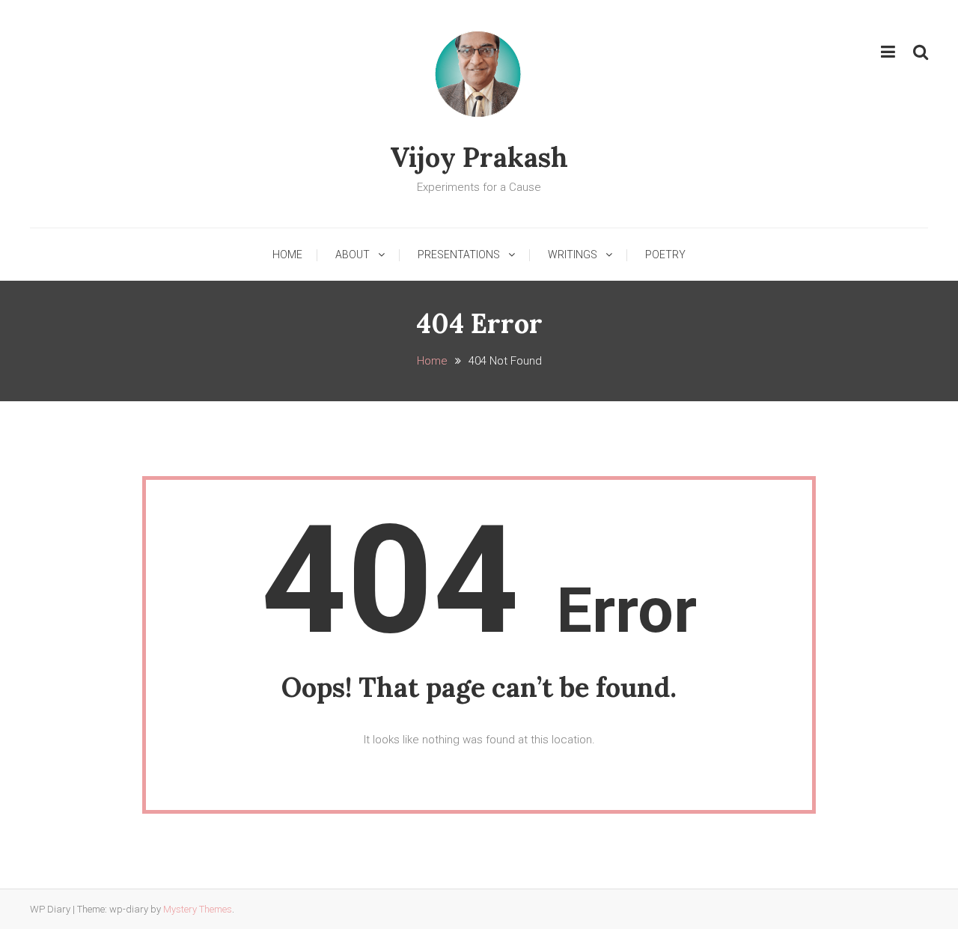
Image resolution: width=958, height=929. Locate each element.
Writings (572, 255)
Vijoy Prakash (479, 157)
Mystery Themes (197, 909)
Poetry (665, 255)
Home (287, 255)
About (352, 255)
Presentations (459, 255)
